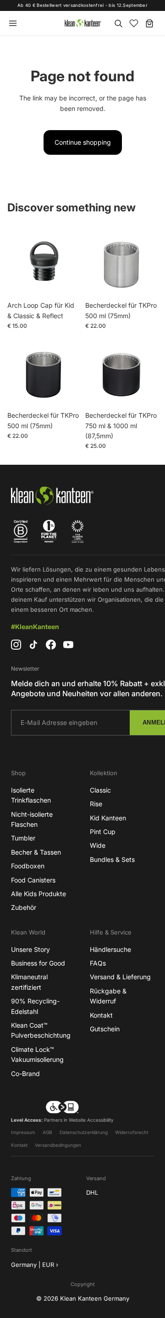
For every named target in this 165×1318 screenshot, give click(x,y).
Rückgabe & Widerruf (108, 996)
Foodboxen (27, 866)
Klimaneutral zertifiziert (29, 982)
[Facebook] (51, 645)
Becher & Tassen (36, 852)
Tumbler (23, 838)
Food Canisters (33, 880)
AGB (47, 1132)
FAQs (98, 963)
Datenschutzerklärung (84, 1132)
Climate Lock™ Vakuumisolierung (37, 1054)
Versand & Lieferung (120, 977)
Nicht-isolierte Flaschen (32, 819)
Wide (97, 845)
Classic (100, 790)
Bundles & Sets (112, 859)
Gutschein (105, 1029)
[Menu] (13, 23)
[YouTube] (68, 645)
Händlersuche (110, 949)
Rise (96, 804)
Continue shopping (83, 142)
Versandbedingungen (58, 1145)
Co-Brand (25, 1073)
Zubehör (23, 907)
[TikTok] (33, 645)
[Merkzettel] (133, 23)
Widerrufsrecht (131, 1132)
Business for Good (38, 963)
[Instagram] (16, 645)
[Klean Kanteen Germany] (82, 23)
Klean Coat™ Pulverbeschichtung (41, 1030)
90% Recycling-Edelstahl (35, 1006)
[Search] (118, 23)
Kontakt (101, 1015)
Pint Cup (103, 831)
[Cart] (149, 23)
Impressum (23, 1132)
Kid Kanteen (108, 818)
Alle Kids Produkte (38, 894)
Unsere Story (30, 949)
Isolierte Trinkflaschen (31, 795)
